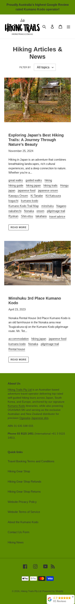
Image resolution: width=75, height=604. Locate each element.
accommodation (18, 338)
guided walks (34, 180)
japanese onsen (48, 190)
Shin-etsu (27, 216)
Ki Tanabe (37, 195)
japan (11, 190)
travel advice (57, 216)
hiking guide (15, 185)
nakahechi (14, 211)
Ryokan (13, 216)
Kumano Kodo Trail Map (23, 206)
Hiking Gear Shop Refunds (24, 481)
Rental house (16, 349)
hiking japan (33, 185)
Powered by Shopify (52, 591)
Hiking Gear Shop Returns (24, 491)
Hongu (64, 185)
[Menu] (68, 26)
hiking (48, 180)
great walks (15, 180)
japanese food (26, 190)
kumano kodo (29, 200)
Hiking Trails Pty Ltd (20, 389)
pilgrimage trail (56, 211)
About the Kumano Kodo (23, 522)
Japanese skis (39, 417)
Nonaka (29, 211)
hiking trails (50, 185)
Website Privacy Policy (22, 501)
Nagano (61, 206)
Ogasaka (24, 417)
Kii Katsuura (53, 195)
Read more (19, 227)
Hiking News (16, 542)
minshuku (47, 206)
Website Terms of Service (24, 511)
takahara (41, 216)
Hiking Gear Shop (19, 471)
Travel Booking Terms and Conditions (31, 461)
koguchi (13, 200)
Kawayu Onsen (18, 195)
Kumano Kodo (16, 405)
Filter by (25, 67)
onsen (40, 211)
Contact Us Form (18, 532)
